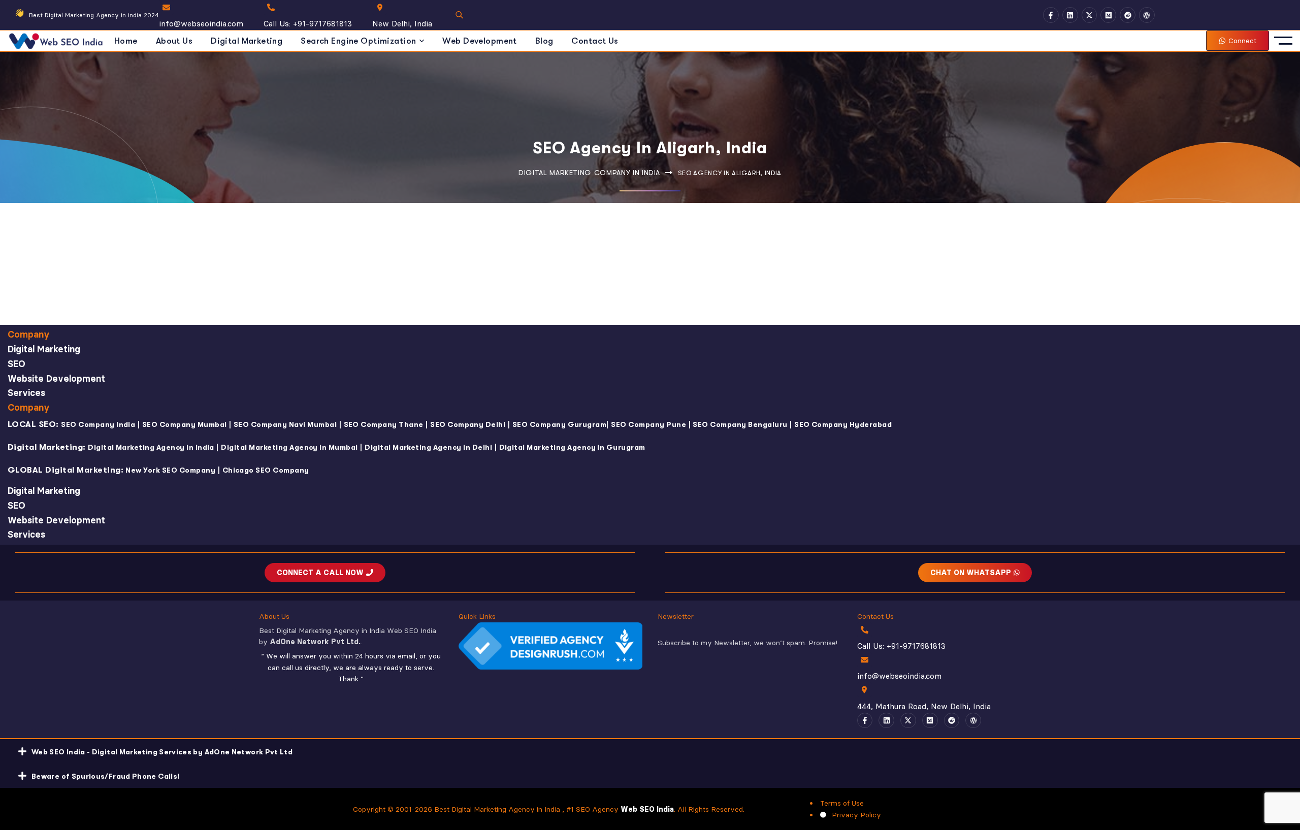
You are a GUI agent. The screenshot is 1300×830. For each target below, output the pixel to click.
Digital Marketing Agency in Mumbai (289, 447)
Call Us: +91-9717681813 (308, 23)
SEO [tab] (16, 364)
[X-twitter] (1089, 15)
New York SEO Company (170, 470)
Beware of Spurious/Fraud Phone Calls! (105, 776)
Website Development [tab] (56, 378)
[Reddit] (1127, 15)
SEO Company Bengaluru (740, 424)
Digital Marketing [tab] (44, 349)
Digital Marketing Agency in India (151, 447)
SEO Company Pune (648, 424)
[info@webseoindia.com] (166, 7)
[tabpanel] (650, 445)
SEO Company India (98, 424)
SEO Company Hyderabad (843, 424)
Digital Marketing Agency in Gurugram (572, 447)
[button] (650, 751)
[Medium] (1108, 15)
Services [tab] (26, 393)
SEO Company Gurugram (559, 424)
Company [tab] (29, 334)
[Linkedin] (1070, 15)
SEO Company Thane (384, 424)
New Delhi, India (402, 23)
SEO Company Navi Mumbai (285, 424)
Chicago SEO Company (265, 470)
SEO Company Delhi (467, 424)
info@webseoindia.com (201, 23)
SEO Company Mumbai (184, 424)
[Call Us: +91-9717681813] (271, 7)
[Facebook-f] (1051, 15)
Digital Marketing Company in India (589, 173)
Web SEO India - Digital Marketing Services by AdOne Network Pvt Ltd (161, 752)
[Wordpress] (1147, 15)
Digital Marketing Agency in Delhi (428, 447)
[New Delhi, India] (379, 7)
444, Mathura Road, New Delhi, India (924, 706)
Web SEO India (647, 809)
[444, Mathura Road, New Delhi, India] (864, 689)
